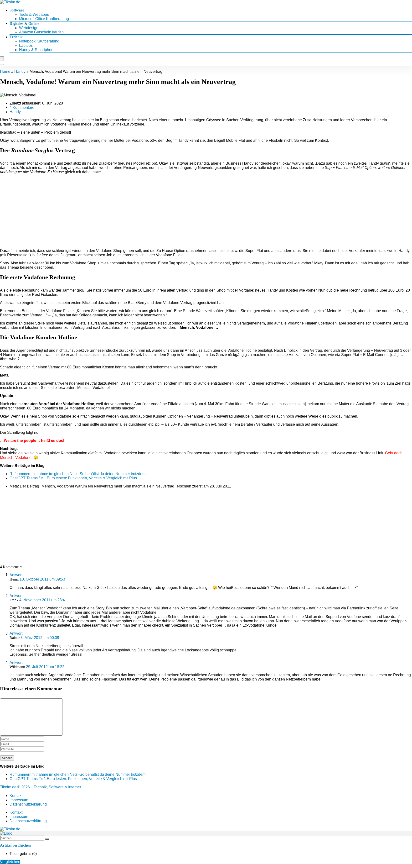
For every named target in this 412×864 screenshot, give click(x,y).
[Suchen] (47, 839)
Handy (20, 71)
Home (5, 71)
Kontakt (16, 796)
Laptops (26, 45)
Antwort (16, 575)
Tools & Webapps (34, 14)
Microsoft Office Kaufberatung (44, 19)
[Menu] (2, 58)
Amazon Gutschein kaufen (41, 32)
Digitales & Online (24, 23)
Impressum (19, 800)
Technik (16, 37)
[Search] (2, 64)
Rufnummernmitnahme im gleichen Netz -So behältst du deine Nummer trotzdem (77, 474)
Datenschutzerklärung (28, 804)
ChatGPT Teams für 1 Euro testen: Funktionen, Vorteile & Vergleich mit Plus (73, 478)
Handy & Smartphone (37, 50)
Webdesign (28, 28)
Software (17, 10)
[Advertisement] (206, 211)
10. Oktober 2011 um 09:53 (42, 579)
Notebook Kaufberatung (39, 41)
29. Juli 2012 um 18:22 (45, 667)
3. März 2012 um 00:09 (40, 638)
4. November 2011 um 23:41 (43, 600)
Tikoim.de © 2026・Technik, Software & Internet (40, 787)
